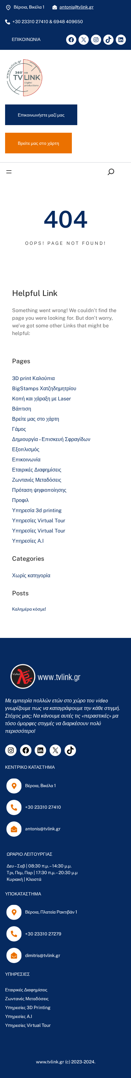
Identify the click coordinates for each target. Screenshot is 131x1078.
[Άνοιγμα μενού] (9, 172)
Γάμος (19, 429)
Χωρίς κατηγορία (31, 575)
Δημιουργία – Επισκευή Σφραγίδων (51, 439)
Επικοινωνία (26, 460)
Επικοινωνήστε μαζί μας (41, 114)
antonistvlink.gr (76, 7)
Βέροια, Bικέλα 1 (40, 785)
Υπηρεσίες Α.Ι (28, 541)
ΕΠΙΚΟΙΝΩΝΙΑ (26, 39)
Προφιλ (20, 500)
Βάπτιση (21, 409)
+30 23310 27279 (43, 933)
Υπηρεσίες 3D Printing (28, 1007)
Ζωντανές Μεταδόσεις (36, 480)
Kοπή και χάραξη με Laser (41, 399)
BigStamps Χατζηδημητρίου (44, 388)
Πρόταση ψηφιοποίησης (39, 490)
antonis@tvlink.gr (42, 828)
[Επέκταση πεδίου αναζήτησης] (112, 172)
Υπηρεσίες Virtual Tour (38, 521)
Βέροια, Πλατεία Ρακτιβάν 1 (51, 911)
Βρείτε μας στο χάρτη (35, 419)
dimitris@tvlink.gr (42, 955)
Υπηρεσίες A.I (18, 1016)
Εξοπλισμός (25, 449)
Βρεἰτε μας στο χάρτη (38, 143)
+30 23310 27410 (43, 807)
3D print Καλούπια (33, 378)
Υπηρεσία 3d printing (37, 510)
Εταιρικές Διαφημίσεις (36, 470)
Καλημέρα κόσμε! (29, 609)
